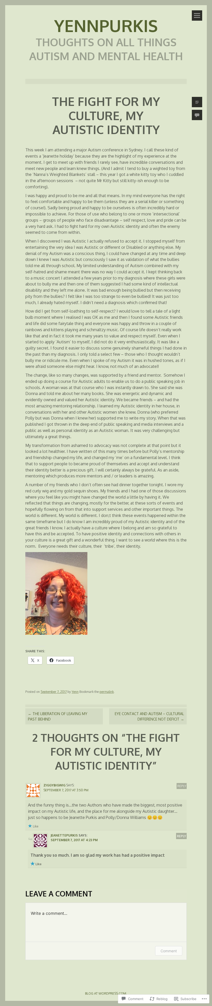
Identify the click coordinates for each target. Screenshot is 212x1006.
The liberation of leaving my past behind (57, 716)
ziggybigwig (54, 785)
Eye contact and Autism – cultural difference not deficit (149, 716)
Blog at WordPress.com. (106, 993)
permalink (107, 692)
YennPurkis (106, 25)
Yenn (75, 692)
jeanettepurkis (64, 835)
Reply (181, 786)
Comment (169, 951)
